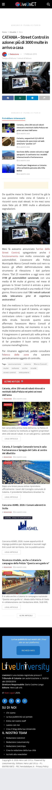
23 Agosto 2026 (24, 160)
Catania (7, 404)
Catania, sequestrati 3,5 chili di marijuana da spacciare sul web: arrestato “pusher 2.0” (31, 141)
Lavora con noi (13, 725)
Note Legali (9, 692)
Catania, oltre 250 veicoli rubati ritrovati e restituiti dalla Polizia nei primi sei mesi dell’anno (32, 127)
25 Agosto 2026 (24, 133)
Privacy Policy (42, 766)
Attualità (13, 32)
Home (4, 32)
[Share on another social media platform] (44, 98)
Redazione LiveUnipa (16, 746)
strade (33, 368)
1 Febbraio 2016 (30, 54)
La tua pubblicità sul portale (19, 716)
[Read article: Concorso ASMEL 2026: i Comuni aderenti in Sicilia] (26, 527)
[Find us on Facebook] (4, 700)
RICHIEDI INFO (28, 650)
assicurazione (14, 364)
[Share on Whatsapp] (20, 98)
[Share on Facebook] (8, 98)
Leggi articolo (13, 439)
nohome (15, 368)
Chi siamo (10, 712)
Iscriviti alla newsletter (16, 754)
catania (27, 364)
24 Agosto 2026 (24, 147)
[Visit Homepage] (26, 4)
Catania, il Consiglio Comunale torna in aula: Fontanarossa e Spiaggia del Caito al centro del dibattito (24, 450)
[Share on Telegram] (32, 98)
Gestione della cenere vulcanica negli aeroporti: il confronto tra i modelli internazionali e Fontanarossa (33, 154)
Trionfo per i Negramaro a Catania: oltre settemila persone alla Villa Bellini (32, 168)
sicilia (24, 368)
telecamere (24, 372)
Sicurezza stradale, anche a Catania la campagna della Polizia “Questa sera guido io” (25, 561)
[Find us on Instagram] (24, 700)
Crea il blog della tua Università (20, 729)
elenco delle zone (16, 354)
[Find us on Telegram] (18, 700)
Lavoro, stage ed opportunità (17, 518)
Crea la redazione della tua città (21, 750)
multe (6, 368)
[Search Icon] (48, 4)
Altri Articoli (26, 615)
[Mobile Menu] (3, 4)
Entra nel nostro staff (16, 721)
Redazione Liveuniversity (17, 742)
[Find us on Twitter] (11, 700)
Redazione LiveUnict (15, 738)
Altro (21, 32)
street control (9, 372)
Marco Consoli (40, 364)
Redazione (14, 54)
